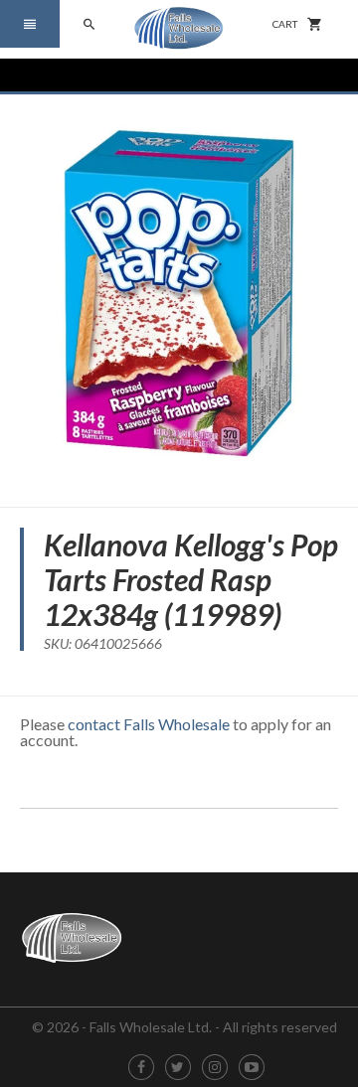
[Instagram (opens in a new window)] (215, 1067)
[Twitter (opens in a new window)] (177, 1067)
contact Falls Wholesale (149, 723)
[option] (179, 293)
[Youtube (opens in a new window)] (252, 1067)
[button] (30, 24)
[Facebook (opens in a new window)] (141, 1067)
